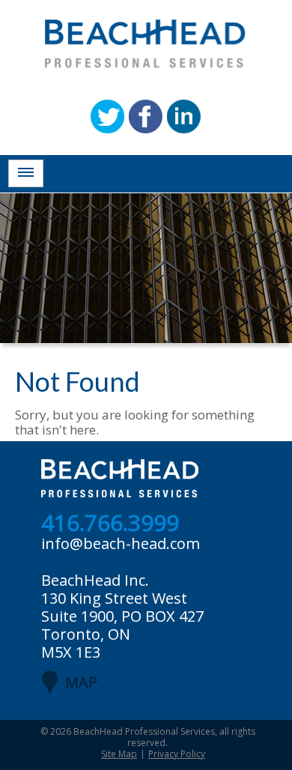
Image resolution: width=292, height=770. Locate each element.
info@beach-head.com (120, 543)
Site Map (119, 754)
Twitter (107, 116)
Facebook (145, 116)
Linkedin (184, 116)
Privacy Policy (176, 754)
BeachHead (145, 43)
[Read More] (25, 173)
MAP (81, 682)
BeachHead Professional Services (144, 731)
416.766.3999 (110, 523)
